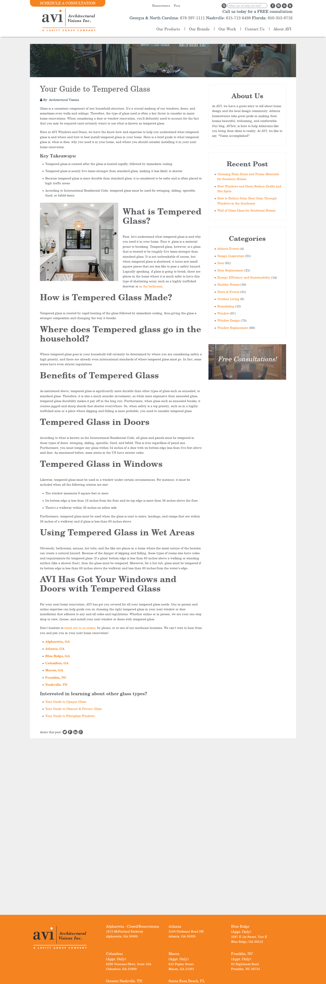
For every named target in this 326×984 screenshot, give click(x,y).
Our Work (227, 29)
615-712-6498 (238, 18)
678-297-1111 (192, 18)
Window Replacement (232, 327)
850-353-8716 (280, 18)
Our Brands (199, 29)
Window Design (228, 320)
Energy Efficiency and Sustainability (243, 277)
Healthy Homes (228, 284)
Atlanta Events (228, 248)
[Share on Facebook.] (70, 732)
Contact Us (255, 29)
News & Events (228, 291)
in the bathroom (150, 286)
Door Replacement (230, 270)
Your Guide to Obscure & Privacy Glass (73, 708)
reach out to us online (79, 627)
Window (223, 313)
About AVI (282, 29)
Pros (177, 6)
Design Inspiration (230, 255)
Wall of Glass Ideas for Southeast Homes (246, 210)
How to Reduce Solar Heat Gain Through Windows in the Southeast (247, 200)
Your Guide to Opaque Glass (65, 701)
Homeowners (161, 6)
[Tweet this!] (65, 732)
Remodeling (225, 306)
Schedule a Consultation (68, 3)
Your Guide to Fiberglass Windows (70, 715)
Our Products (168, 29)
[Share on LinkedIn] (75, 732)
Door (220, 263)
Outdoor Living (228, 299)
